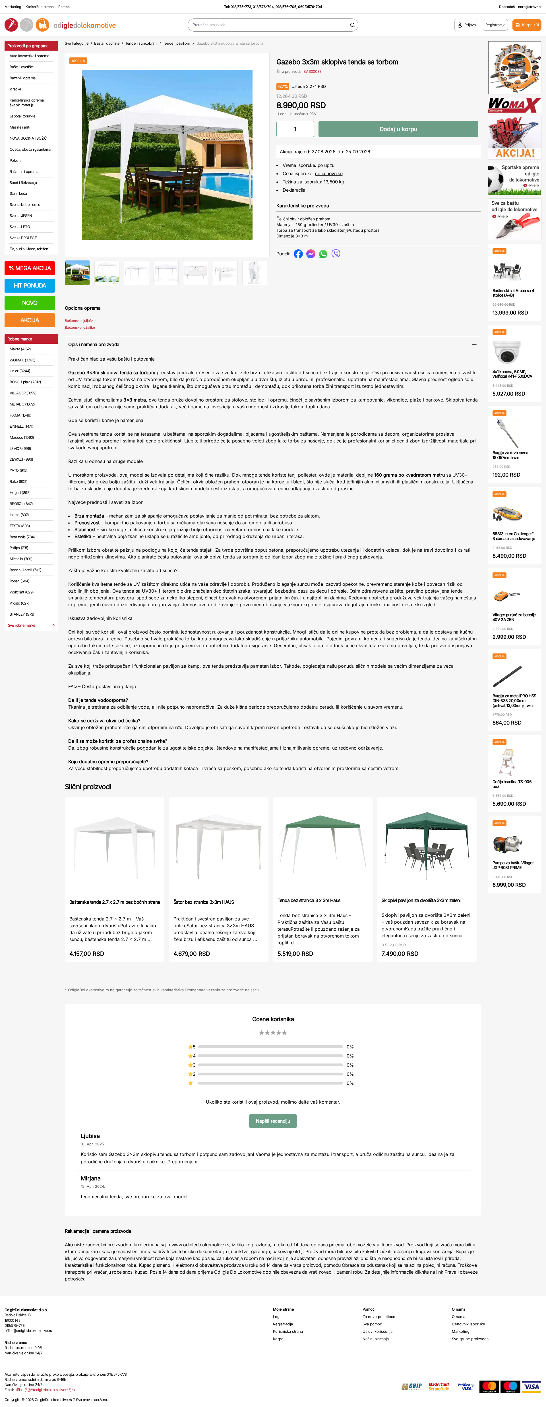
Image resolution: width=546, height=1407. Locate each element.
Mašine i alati (20, 127)
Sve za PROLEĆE (23, 237)
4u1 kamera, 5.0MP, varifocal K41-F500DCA (512, 374)
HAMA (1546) (20, 415)
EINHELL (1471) (21, 426)
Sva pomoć (372, 1324)
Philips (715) (19, 547)
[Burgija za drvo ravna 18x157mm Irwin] (507, 433)
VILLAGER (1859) (23, 393)
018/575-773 (241, 7)
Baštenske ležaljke (80, 327)
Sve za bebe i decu (25, 204)
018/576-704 (263, 7)
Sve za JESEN (21, 215)
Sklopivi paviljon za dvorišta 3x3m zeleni (421, 900)
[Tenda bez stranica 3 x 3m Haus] (323, 847)
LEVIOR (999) (20, 448)
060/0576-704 (310, 7)
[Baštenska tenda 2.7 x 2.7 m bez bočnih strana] (114, 848)
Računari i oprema (24, 171)
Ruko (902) (19, 481)
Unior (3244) (20, 371)
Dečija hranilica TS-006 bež (512, 784)
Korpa (278, 1338)
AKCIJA (29, 320)
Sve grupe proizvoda (470, 1338)
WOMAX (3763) (22, 360)
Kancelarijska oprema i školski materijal (27, 102)
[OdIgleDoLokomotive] (68, 25)
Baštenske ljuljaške (80, 320)
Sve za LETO (20, 226)
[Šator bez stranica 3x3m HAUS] (218, 848)
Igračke (15, 89)
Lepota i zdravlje (22, 116)
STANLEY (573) (22, 614)
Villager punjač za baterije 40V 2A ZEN (514, 617)
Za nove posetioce (379, 1316)
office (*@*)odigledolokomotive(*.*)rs (45, 1389)
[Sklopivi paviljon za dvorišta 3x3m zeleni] (427, 847)
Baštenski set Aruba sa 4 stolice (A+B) (513, 293)
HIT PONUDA (30, 285)
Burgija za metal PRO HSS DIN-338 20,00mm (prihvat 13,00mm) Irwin (514, 700)
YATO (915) (19, 470)
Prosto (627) (19, 603)
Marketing (13, 7)
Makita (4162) (20, 349)
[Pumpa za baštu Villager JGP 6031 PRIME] (507, 843)
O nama (458, 1316)
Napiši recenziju (273, 1121)
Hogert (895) (20, 492)
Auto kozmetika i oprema (29, 55)
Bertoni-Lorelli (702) (25, 570)
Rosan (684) (19, 581)
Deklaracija (294, 190)
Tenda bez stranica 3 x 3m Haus (309, 900)
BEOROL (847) (21, 503)
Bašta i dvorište (22, 67)
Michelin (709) (21, 558)
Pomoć (64, 7)
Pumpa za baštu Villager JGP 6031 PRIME (513, 865)
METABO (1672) (22, 404)
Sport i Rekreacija (23, 182)
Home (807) (19, 514)
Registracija (283, 1324)
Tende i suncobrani (141, 43)
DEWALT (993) (21, 459)
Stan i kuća (18, 193)
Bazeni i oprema (22, 78)
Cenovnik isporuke (468, 1324)
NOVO (29, 302)
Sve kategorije (76, 43)
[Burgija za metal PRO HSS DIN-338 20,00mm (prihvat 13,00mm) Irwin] (507, 676)
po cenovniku (328, 173)
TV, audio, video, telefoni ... (31, 249)
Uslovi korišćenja (377, 1331)
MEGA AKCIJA (30, 268)
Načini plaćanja (376, 1338)
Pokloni (15, 160)
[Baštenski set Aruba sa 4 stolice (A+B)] (507, 271)
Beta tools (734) (22, 537)
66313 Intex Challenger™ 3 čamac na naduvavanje (514, 536)
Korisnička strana (40, 7)
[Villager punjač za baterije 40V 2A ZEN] (507, 595)
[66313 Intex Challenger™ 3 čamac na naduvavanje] (507, 514)
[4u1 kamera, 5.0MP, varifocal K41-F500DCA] (507, 352)
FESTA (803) (20, 526)
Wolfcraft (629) (22, 592)
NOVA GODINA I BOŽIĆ (28, 138)
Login (278, 1316)
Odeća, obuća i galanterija (30, 149)
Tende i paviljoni (176, 43)
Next (279, 153)
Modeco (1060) (22, 437)
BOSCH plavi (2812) (25, 382)
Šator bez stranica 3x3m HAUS (203, 902)
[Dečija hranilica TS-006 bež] (507, 762)
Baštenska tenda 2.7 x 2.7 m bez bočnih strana (114, 902)
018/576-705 (286, 7)
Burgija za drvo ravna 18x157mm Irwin (510, 455)
